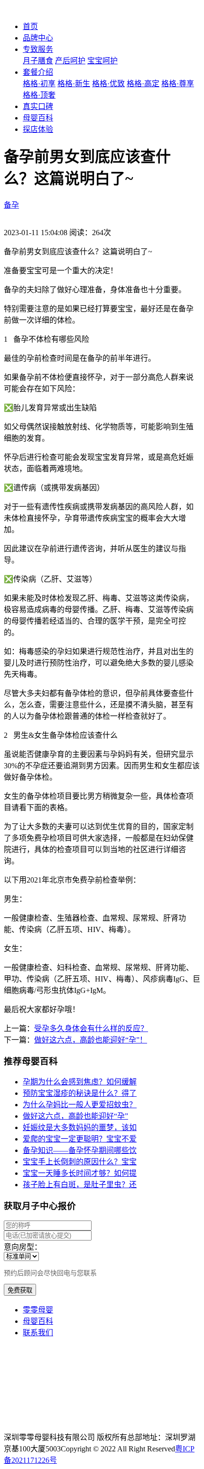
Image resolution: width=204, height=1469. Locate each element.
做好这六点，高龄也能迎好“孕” (75, 1116)
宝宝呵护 (102, 61)
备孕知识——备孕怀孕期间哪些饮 (80, 1150)
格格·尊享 (177, 83)
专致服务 (38, 49)
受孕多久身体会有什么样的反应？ (91, 1028)
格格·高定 (143, 83)
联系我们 (38, 1333)
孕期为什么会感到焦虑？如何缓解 (80, 1082)
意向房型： (23, 1247)
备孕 (11, 205)
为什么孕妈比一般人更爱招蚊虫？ (80, 1105)
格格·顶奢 (39, 95)
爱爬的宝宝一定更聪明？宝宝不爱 (80, 1139)
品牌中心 (38, 38)
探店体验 (38, 129)
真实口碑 (38, 106)
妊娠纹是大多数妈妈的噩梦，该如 (80, 1127)
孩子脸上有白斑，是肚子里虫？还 (80, 1185)
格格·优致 (108, 83)
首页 (30, 26)
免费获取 (20, 1290)
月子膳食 (38, 61)
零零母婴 (38, 1310)
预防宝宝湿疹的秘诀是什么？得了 (80, 1093)
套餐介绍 (38, 72)
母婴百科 (38, 118)
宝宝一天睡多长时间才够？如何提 (80, 1173)
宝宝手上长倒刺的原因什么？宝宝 (80, 1162)
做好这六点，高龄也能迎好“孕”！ (90, 1040)
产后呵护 (70, 61)
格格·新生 (73, 83)
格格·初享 (39, 83)
